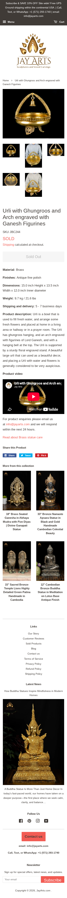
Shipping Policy (33, 673)
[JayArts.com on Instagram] (38, 821)
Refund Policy (33, 668)
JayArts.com (43, 890)
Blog (33, 648)
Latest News (33, 684)
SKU (11, 232)
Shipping (8, 244)
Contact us (34, 653)
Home (6, 80)
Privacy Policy (33, 663)
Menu (10, 22)
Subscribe (52, 880)
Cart (61, 22)
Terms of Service (33, 658)
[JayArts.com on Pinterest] (29, 821)
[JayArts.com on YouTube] (46, 821)
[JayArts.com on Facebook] (21, 821)
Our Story (33, 633)
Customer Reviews (33, 638)
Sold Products (33, 643)
